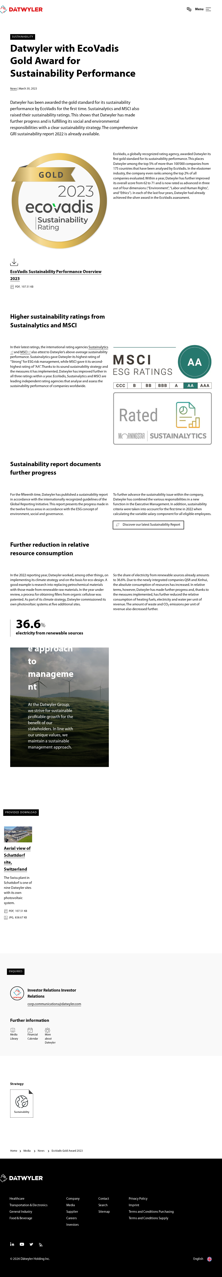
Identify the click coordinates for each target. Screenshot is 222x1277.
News (13, 88)
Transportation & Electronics (28, 1205)
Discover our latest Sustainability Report (151, 525)
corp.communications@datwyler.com (54, 1004)
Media (70, 1205)
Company (73, 1199)
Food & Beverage (21, 1218)
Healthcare (17, 1199)
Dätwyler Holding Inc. (35, 1259)
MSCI (24, 352)
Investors (72, 1225)
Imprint (134, 1205)
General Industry (21, 1212)
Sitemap (104, 1212)
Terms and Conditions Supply (148, 1218)
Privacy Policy (138, 1199)
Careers (71, 1218)
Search (103, 1205)
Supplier (72, 1212)
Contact (103, 1199)
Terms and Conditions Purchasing (151, 1212)
